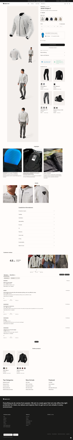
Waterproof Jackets (6, 382)
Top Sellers (50, 382)
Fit (19, 228)
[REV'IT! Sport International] (6, 3)
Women (32, 3)
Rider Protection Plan (6, 425)
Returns (4, 419)
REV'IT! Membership (6, 426)
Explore (27, 425)
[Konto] (65, 3)
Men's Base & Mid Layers (53, 387)
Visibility (20, 214)
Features (20, 231)
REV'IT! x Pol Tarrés (29, 384)
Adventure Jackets (6, 385)
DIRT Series (28, 382)
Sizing (4, 422)
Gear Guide (37, 3)
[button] (35, 262)
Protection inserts (22, 210)
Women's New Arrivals (29, 389)
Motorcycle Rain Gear (6, 387)
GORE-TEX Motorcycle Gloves (8, 389)
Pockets (20, 224)
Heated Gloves (51, 389)
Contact (4, 423)
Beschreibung (44, 52)
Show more (36, 341)
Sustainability (21, 242)
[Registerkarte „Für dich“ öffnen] (71, 438)
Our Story (27, 416)
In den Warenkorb (52, 44)
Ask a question (62, 274)
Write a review (67, 274)
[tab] (12, 275)
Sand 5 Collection (51, 384)
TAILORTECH (28, 422)
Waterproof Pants (6, 384)
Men (28, 3)
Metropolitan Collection (29, 385)
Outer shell (21, 235)
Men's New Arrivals (29, 387)
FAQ (4, 416)
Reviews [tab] (6, 275)
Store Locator (28, 423)
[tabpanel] (36, 310)
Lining (20, 238)
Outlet (50, 385)
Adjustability (21, 221)
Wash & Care (21, 245)
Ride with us (43, 3)
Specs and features (45, 55)
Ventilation (21, 217)
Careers (27, 419)
